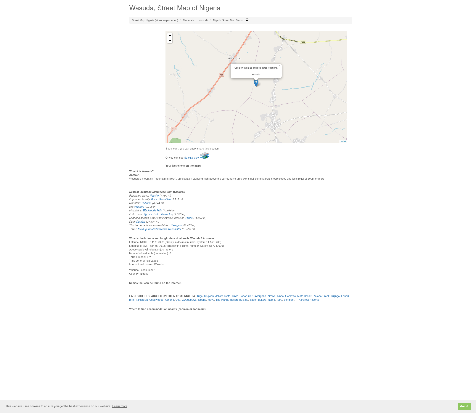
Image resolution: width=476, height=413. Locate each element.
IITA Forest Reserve (307, 299)
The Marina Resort (227, 299)
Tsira (279, 299)
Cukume (147, 203)
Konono (169, 299)
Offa (178, 299)
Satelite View (192, 157)
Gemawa (290, 296)
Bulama (243, 299)
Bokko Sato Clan (161, 199)
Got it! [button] (464, 406)
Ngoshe (154, 195)
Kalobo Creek (321, 296)
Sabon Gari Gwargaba (253, 296)
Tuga (200, 296)
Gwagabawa (189, 299)
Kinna (280, 296)
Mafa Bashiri (304, 296)
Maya (211, 299)
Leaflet (343, 141)
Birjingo (335, 296)
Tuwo (235, 296)
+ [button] (170, 35)
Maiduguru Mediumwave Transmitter (159, 229)
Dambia (140, 221)
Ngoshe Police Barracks (158, 214)
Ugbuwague (156, 299)
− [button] (170, 40)
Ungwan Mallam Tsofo (217, 296)
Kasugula (176, 225)
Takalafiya (142, 299)
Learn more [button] (119, 406)
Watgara (139, 206)
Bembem (289, 299)
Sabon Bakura (258, 299)
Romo (271, 299)
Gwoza (188, 218)
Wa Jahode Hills (152, 210)
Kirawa (272, 296)
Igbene (202, 299)
